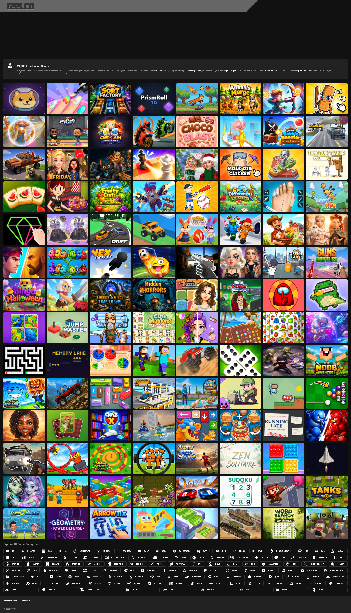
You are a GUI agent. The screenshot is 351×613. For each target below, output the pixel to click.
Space (199, 583)
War (248, 590)
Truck (172, 590)
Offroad (97, 577)
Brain (260, 551)
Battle (206, 551)
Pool (216, 577)
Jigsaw (92, 570)
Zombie (322, 590)
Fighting (118, 564)
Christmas (51, 558)
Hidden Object (317, 564)
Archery (127, 551)
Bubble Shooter (283, 551)
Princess (236, 577)
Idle (35, 570)
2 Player (31, 551)
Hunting (16, 570)
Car (323, 551)
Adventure (85, 551)
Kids (132, 570)
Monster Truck (337, 570)
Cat (13, 558)
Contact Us (25, 601)
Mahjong (151, 570)
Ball (164, 551)
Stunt (299, 583)
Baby (146, 551)
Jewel (74, 570)
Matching (214, 570)
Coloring (94, 558)
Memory (272, 570)
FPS (199, 564)
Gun (253, 564)
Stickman (278, 583)
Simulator (77, 583)
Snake (98, 583)
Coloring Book (118, 558)
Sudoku (318, 583)
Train (135, 590)
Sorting (179, 583)
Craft (183, 558)
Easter (35, 564)
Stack (257, 583)
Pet (158, 577)
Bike (224, 551)
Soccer (137, 583)
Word (284, 590)
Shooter (54, 583)
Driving (15, 564)
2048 (50, 551)
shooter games (161, 71)
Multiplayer (18, 577)
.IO (13, 551)
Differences (242, 558)
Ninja (40, 577)
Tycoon (210, 590)
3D (66, 551)
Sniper (117, 583)
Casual (340, 551)
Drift (342, 558)
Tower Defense (93, 590)
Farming (76, 564)
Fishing (140, 564)
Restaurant (338, 577)
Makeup (172, 570)
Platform (196, 577)
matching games (272, 71)
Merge (291, 570)
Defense (220, 558)
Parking (118, 577)
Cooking (164, 558)
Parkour (139, 577)
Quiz (277, 577)
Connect (142, 558)
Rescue (316, 577)
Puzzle (257, 577)
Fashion (97, 564)
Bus (306, 551)
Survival (339, 583)
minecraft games (33, 73)
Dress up (323, 558)
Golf (235, 564)
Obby (76, 577)
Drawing (301, 558)
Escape (55, 564)
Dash (201, 558)
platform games (305, 71)
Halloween (273, 564)
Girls (217, 564)
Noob (58, 577)
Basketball (184, 551)
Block (242, 551)
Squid (238, 583)
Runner (15, 583)
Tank (14, 590)
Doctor (264, 558)
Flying (160, 564)
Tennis (51, 590)
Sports (219, 583)
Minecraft (312, 570)
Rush (34, 583)
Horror (340, 564)
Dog (283, 558)
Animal (106, 551)
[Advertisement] (175, 35)
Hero (294, 564)
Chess (31, 558)
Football (180, 564)
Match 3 (193, 570)
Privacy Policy (10, 601)
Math (234, 570)
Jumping (113, 570)
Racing (295, 577)
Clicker (73, 558)
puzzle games (232, 71)
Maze (252, 570)
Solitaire (158, 583)
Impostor (54, 570)
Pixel (175, 577)
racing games (195, 71)
